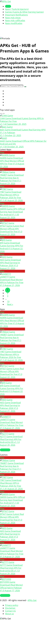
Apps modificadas (13, 23)
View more (5, 449)
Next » (10, 304)
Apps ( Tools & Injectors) (17, 9)
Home (8, 6)
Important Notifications (16, 14)
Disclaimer (10, 608)
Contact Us (10, 610)
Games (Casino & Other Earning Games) (24, 12)
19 (8, 301)
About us (9, 613)
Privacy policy (11, 605)
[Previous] (1, 113)
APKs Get (32, 600)
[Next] (4, 113)
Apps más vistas (13, 17)
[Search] (25, 86)
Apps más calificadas (15, 20)
